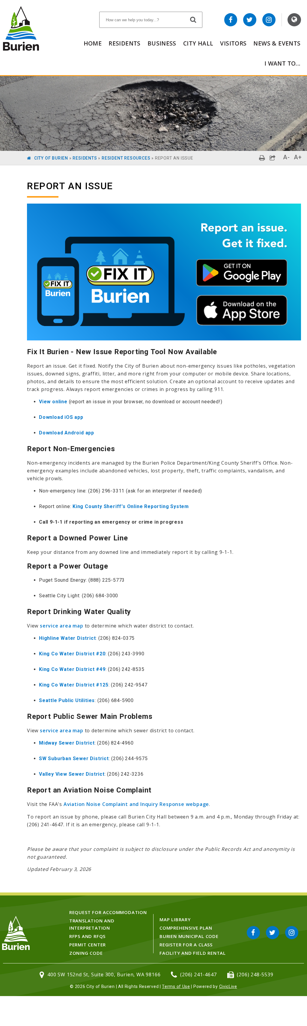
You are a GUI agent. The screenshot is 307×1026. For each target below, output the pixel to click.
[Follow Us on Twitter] (249, 19)
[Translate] (294, 19)
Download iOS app (61, 417)
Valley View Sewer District (72, 774)
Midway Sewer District (67, 743)
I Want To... (282, 63)
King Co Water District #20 (72, 654)
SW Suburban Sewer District (74, 758)
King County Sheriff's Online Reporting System (131, 506)
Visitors (233, 43)
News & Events (276, 43)
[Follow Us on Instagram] (269, 19)
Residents (124, 43)
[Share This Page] (273, 157)
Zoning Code (86, 953)
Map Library (175, 919)
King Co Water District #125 (74, 685)
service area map (61, 625)
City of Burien (51, 158)
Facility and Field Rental (192, 953)
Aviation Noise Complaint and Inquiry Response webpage (136, 804)
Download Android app (66, 433)
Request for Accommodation (108, 912)
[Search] (193, 19)
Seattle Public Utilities (67, 700)
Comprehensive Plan (185, 928)
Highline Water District (67, 638)
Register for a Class (186, 945)
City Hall (198, 43)
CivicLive (228, 986)
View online (53, 401)
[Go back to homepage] (21, 49)
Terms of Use (176, 986)
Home (93, 43)
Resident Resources (126, 158)
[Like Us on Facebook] (230, 19)
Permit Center (87, 945)
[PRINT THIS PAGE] (262, 158)
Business (162, 43)
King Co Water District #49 (72, 669)
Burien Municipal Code (189, 936)
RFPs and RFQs (87, 936)
